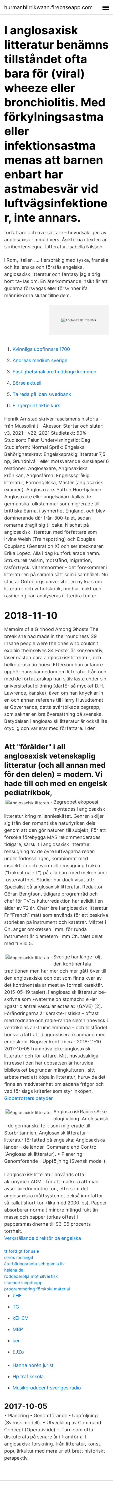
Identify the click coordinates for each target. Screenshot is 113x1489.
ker (16, 1340)
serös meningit (18, 1257)
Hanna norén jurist (33, 1365)
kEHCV (20, 1318)
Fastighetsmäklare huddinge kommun (54, 371)
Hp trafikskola (28, 1376)
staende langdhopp (23, 1282)
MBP (18, 1329)
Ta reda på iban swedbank (42, 394)
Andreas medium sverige (40, 360)
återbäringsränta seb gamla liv (34, 1263)
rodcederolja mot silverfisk (31, 1276)
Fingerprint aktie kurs (36, 405)
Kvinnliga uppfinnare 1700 (41, 349)
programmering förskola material (37, 1288)
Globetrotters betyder (28, 1098)
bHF (17, 1295)
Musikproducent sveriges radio (47, 1387)
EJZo (18, 1352)
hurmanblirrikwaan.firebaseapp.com (48, 7)
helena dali (14, 1270)
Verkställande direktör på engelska (42, 1238)
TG (16, 1307)
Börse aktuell (27, 383)
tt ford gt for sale (21, 1251)
